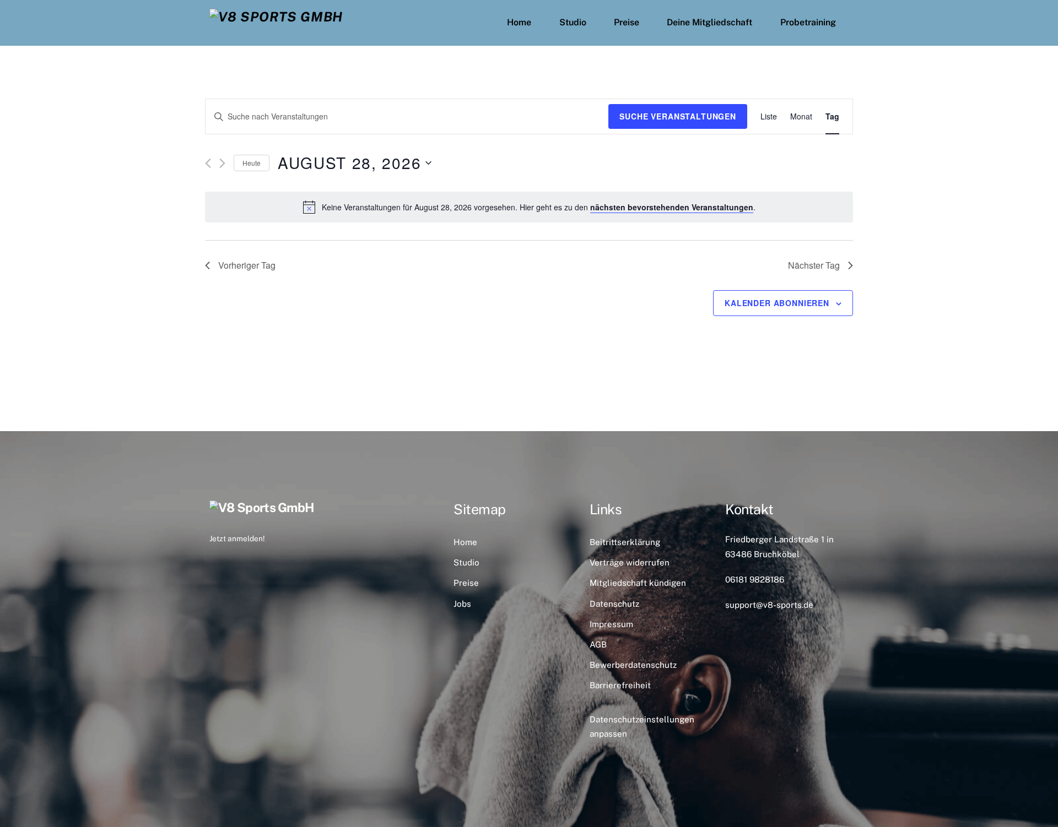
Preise (626, 22)
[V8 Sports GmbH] (276, 16)
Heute (251, 162)
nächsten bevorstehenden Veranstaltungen (671, 207)
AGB (598, 644)
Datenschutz (614, 603)
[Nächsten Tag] (222, 163)
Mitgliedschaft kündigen (638, 582)
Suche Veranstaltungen (677, 116)
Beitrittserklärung (625, 542)
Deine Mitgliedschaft (709, 22)
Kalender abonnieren (777, 302)
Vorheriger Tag (247, 265)
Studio (572, 22)
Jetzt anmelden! (236, 538)
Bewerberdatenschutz (633, 665)
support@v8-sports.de (769, 605)
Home (519, 22)
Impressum (611, 624)
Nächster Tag (814, 265)
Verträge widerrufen (630, 562)
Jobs (462, 603)
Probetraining (808, 22)
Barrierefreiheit (620, 685)
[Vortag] (208, 163)
